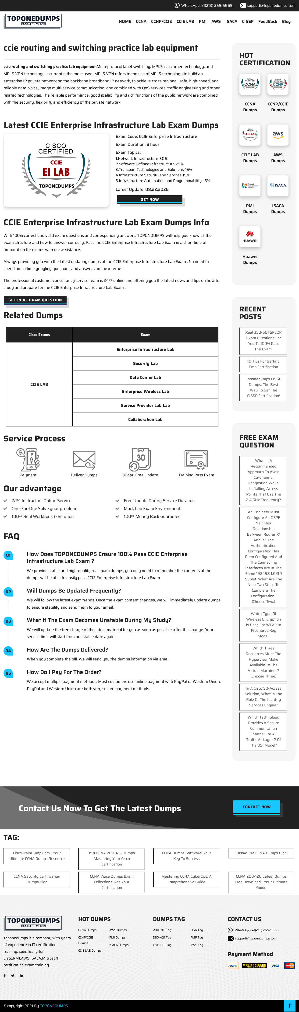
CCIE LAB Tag (162, 944)
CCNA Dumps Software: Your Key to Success (186, 856)
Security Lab (145, 363)
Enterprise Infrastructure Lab (145, 349)
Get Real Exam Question (35, 300)
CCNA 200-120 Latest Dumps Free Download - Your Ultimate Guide (261, 881)
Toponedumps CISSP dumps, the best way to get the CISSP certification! (263, 387)
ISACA (231, 21)
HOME (125, 21)
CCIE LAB (185, 21)
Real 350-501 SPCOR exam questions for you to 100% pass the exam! (263, 340)
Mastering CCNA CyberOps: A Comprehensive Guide (186, 879)
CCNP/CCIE (161, 21)
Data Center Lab (145, 377)
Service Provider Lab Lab (145, 405)
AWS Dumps (278, 158)
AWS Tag (196, 944)
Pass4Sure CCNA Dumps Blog (261, 853)
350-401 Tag (162, 937)
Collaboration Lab (145, 419)
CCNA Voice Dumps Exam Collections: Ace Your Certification (112, 881)
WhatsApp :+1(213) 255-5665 (257, 930)
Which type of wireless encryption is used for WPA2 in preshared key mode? (263, 625)
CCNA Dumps (250, 107)
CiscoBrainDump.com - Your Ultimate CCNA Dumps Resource (37, 856)
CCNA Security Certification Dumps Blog (37, 879)
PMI (203, 21)
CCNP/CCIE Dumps (278, 107)
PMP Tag (196, 937)
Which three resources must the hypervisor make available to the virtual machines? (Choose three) (263, 662)
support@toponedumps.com (271, 5)
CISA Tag (196, 930)
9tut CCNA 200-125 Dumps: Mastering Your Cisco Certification (112, 858)
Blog (286, 21)
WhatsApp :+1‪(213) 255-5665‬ (206, 5)
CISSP (248, 21)
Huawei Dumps (249, 259)
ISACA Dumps (278, 208)
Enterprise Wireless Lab (145, 391)
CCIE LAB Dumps (250, 158)
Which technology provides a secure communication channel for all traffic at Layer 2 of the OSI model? (263, 731)
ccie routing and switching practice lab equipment (50, 66)
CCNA (141, 21)
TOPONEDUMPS (54, 1006)
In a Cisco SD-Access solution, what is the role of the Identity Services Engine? (263, 696)
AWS (216, 21)
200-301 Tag (162, 930)
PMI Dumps (250, 208)
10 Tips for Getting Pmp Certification (263, 364)
